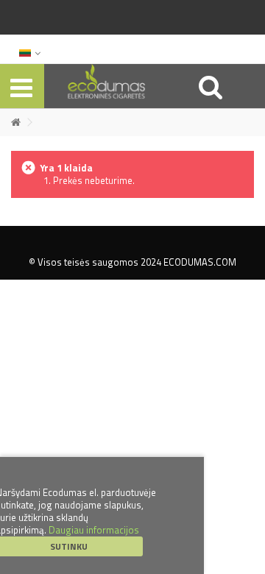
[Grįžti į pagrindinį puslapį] (15, 122)
